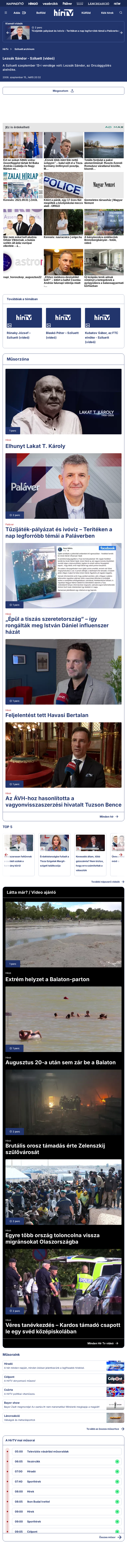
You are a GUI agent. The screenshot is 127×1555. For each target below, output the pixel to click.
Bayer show (12, 1402)
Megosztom (60, 90)
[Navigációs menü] (6, 12)
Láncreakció (12, 1415)
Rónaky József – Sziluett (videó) (19, 335)
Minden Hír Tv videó (100, 1343)
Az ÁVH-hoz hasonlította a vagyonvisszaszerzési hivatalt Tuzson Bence (63, 801)
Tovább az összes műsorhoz (102, 1428)
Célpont (9, 1376)
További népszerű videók (105, 881)
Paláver (9, 524)
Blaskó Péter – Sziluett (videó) (62, 335)
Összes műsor (107, 1537)
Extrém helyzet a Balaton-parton (47, 979)
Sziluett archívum (24, 49)
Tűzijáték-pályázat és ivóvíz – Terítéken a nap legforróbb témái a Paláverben (76, 30)
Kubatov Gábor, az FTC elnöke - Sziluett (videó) (101, 337)
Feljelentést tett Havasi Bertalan (46, 715)
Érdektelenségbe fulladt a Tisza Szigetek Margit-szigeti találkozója (54, 861)
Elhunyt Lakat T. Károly (35, 446)
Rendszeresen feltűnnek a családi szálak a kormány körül (18, 861)
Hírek (8, 439)
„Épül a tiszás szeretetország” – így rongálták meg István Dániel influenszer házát (57, 625)
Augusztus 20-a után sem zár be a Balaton (60, 1062)
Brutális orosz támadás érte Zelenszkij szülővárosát (55, 1148)
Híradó (8, 1363)
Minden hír (107, 816)
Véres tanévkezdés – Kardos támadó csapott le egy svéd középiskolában (62, 1328)
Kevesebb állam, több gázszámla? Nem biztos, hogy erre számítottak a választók (90, 863)
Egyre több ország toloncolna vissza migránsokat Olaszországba (52, 1238)
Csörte (8, 1389)
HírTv (5, 49)
